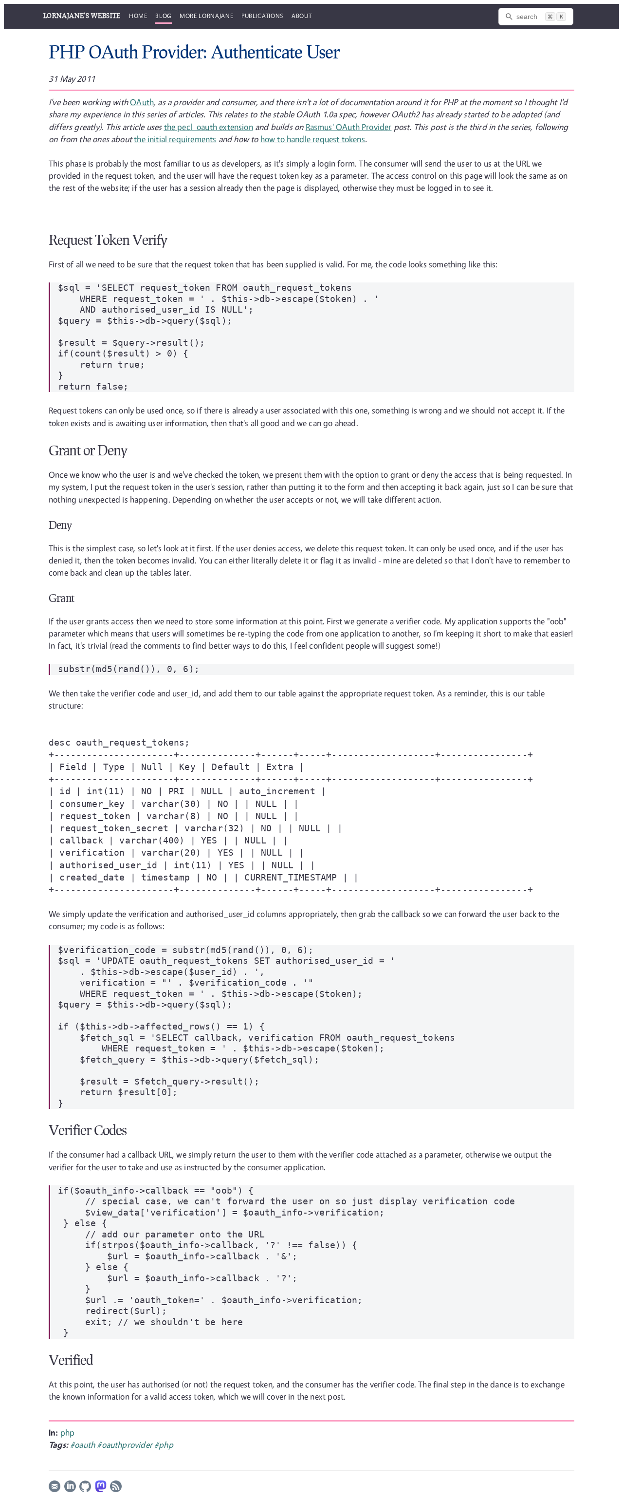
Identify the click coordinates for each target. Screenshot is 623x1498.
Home (138, 15)
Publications (262, 15)
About (302, 15)
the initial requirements (175, 139)
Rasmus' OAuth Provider (349, 127)
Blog (163, 15)
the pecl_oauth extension (208, 127)
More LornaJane (206, 15)
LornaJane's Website (82, 15)
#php (163, 1445)
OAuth (142, 102)
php (67, 1432)
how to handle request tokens (312, 139)
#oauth (83, 1445)
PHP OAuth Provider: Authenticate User (194, 51)
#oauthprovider (125, 1445)
